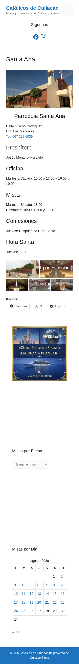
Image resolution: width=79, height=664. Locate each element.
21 (47, 602)
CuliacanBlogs (39, 657)
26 (31, 611)
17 (16, 602)
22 (55, 602)
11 (23, 594)
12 (31, 594)
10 (16, 594)
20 (39, 602)
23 (62, 602)
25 (23, 611)
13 (39, 594)
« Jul (15, 632)
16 (62, 594)
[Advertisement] (39, 408)
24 (16, 611)
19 (31, 602)
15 (55, 594)
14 (47, 594)
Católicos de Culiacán (32, 8)
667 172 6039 (22, 136)
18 (23, 602)
